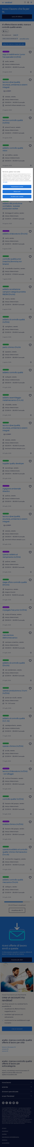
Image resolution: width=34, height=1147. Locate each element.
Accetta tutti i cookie (17, 196)
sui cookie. (5, 182)
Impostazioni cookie (17, 186)
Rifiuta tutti (17, 191)
